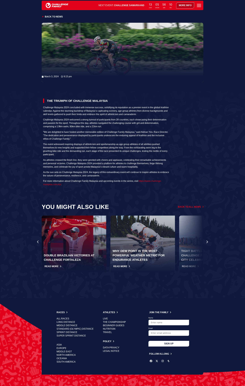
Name (150, 318)
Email (150, 328)
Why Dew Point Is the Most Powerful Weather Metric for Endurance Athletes (139, 255)
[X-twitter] (156, 361)
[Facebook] (151, 361)
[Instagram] (162, 361)
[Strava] (168, 361)
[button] (38, 242)
